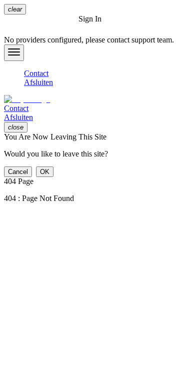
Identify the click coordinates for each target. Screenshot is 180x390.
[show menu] (14, 52)
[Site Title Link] (90, 99)
